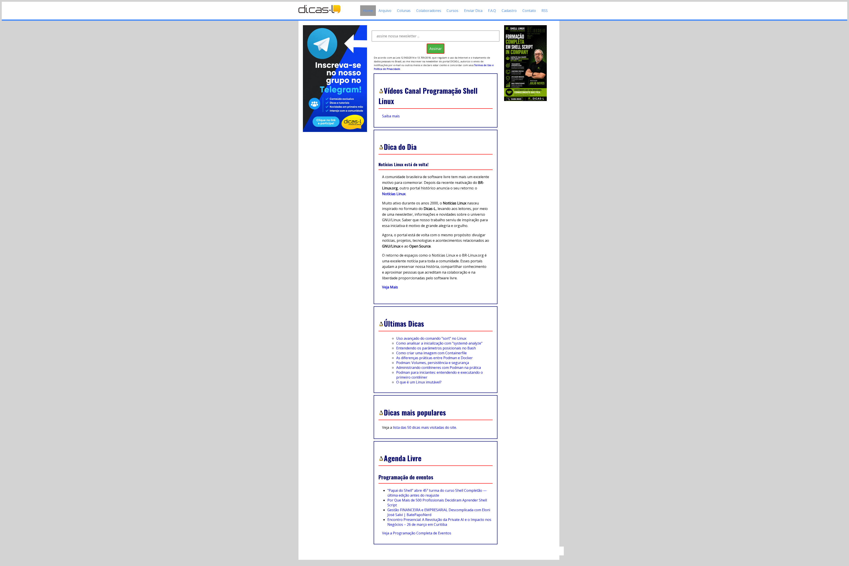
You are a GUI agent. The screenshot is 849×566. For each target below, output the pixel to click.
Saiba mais (391, 116)
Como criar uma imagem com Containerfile (431, 353)
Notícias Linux (393, 193)
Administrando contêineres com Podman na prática (438, 367)
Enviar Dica (473, 10)
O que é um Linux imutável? (419, 382)
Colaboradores (428, 10)
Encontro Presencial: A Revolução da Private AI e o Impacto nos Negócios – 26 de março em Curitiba (439, 522)
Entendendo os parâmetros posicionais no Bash (436, 348)
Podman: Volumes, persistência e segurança (432, 362)
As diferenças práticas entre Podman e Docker (434, 357)
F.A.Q (492, 10)
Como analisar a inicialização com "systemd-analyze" (439, 343)
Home (368, 10)
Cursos (452, 10)
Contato (529, 10)
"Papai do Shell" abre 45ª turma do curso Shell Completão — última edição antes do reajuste (437, 493)
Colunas (404, 10)
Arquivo (385, 10)
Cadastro (509, 10)
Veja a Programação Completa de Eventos (416, 533)
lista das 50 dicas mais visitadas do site (424, 427)
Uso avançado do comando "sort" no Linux (431, 338)
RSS (544, 10)
